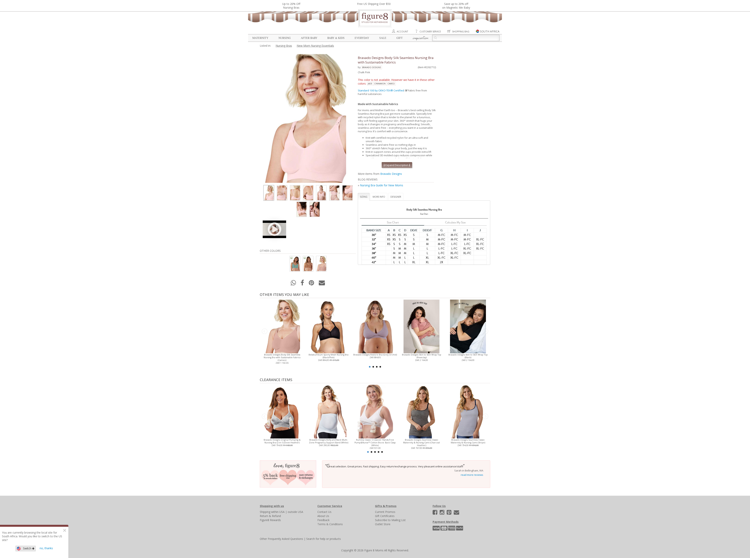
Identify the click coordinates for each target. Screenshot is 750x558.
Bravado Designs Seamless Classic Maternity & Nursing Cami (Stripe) (468, 441)
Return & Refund (270, 516)
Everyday (362, 38)
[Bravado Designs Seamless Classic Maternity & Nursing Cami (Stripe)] (468, 411)
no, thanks (46, 548)
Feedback (323, 520)
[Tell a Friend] (322, 284)
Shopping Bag (460, 31)
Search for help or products (323, 539)
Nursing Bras (284, 45)
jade (370, 83)
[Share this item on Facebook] (303, 284)
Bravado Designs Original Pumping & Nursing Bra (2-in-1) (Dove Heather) (282, 441)
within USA (278, 512)
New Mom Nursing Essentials (315, 45)
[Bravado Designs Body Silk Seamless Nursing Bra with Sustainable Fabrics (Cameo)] (282, 326)
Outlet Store (382, 524)
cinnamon (380, 83)
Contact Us (324, 512)
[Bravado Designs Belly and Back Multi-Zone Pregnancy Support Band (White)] (328, 411)
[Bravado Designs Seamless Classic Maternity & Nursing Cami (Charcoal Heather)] (421, 411)
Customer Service (430, 31)
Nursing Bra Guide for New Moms (381, 185)
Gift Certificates (385, 516)
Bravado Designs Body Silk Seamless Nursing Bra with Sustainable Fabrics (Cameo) (282, 357)
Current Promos (385, 512)
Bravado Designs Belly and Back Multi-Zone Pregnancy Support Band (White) (328, 441)
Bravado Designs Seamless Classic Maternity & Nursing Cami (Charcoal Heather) (421, 442)
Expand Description (397, 165)
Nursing (285, 38)
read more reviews (472, 475)
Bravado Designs (371, 67)
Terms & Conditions (330, 524)
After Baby (309, 38)
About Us (323, 516)
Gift (399, 38)
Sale (382, 38)
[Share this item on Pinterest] (312, 284)
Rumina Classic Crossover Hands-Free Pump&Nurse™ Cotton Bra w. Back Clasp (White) (375, 442)
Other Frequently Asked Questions (281, 539)
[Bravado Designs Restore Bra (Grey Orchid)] (375, 326)
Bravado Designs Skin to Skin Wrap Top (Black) (468, 356)
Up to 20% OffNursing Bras (291, 5)
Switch (26, 548)
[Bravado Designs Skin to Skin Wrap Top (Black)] (468, 326)
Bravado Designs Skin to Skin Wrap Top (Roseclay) (421, 356)
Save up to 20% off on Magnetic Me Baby (456, 5)
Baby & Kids (336, 38)
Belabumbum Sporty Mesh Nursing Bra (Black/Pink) (328, 356)
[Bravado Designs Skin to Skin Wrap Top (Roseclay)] (421, 326)
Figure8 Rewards (270, 520)
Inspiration (421, 38)
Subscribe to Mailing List (390, 520)
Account (402, 31)
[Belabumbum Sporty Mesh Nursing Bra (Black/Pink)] (328, 326)
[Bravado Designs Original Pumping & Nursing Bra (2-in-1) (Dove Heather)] (282, 411)
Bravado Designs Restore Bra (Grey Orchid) (375, 354)
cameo (391, 83)
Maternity (260, 38)
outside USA (295, 512)
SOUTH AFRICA (489, 31)
